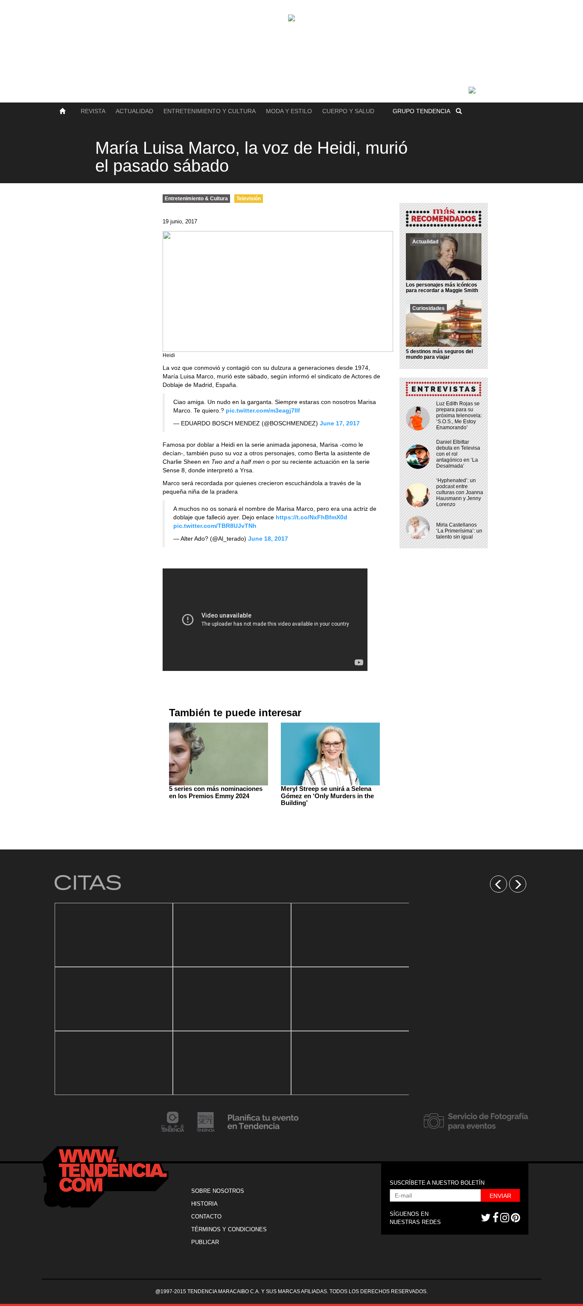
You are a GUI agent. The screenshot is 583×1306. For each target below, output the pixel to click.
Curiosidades (428, 308)
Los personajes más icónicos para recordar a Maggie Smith (442, 287)
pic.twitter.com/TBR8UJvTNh (215, 525)
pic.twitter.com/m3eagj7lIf (263, 410)
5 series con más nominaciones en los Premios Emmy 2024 (215, 792)
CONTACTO (206, 1216)
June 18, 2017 (268, 538)
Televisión (248, 199)
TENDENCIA (421, 111)
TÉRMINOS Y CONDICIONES (229, 1229)
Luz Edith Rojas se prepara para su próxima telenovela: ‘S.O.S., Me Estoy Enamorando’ (459, 415)
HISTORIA (204, 1204)
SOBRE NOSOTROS (217, 1191)
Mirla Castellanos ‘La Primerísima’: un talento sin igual (459, 531)
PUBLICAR (205, 1242)
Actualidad (134, 111)
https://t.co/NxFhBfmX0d (311, 517)
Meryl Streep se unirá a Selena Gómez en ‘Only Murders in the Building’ (327, 795)
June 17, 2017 (340, 423)
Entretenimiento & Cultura (196, 199)
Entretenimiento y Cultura (209, 111)
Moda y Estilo (289, 111)
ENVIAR (500, 1195)
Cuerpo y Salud (348, 111)
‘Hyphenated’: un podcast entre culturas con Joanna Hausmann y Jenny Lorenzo (459, 492)
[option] (114, 999)
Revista (93, 111)
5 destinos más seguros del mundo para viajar (439, 354)
